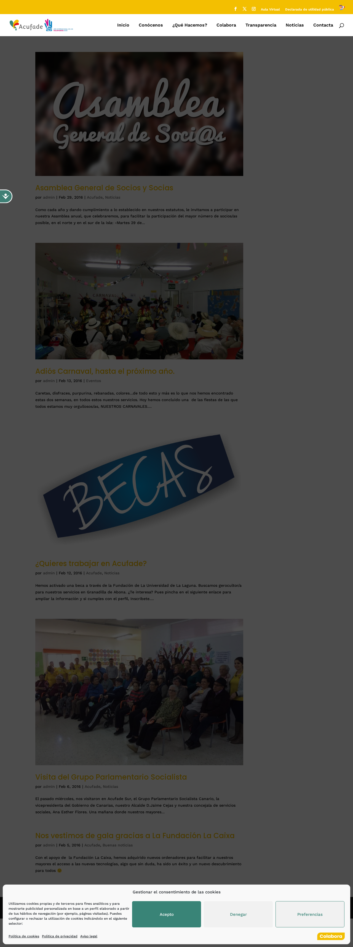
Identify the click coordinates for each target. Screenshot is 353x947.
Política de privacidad (59, 936)
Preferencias (310, 914)
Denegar (238, 914)
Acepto (167, 914)
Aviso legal (88, 936)
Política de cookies (24, 936)
